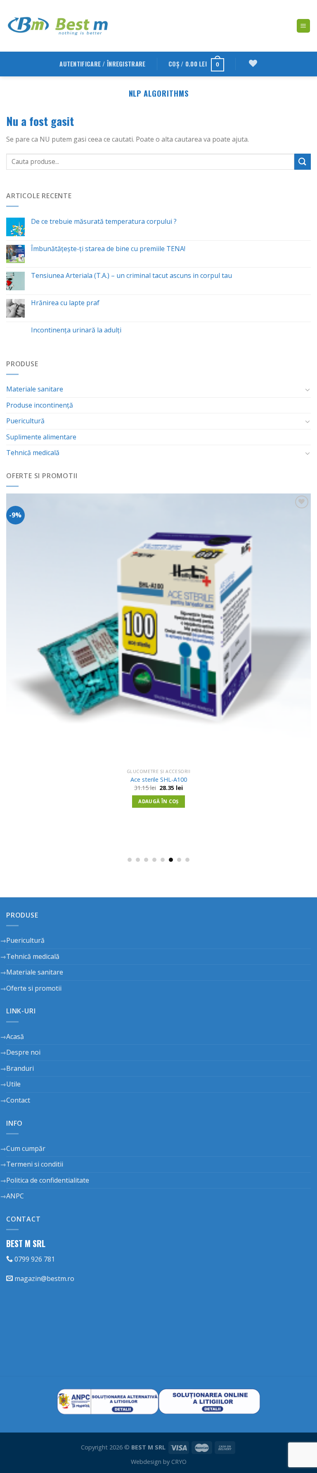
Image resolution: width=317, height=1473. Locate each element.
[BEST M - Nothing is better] (57, 26)
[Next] (300, 662)
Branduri (20, 1068)
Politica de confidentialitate (47, 1180)
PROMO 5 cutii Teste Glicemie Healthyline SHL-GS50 (190, 814)
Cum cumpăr (25, 1148)
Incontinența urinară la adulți (76, 330)
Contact (18, 1100)
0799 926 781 (34, 1259)
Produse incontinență (39, 405)
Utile (13, 1084)
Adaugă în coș (190, 836)
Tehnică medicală (32, 452)
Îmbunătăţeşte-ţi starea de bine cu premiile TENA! (108, 249)
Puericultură (25, 420)
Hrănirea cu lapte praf (65, 303)
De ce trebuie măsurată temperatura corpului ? (104, 221)
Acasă (15, 1036)
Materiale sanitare (34, 389)
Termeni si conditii (34, 1164)
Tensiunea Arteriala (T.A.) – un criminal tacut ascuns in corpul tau (131, 276)
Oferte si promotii (34, 988)
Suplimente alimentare (41, 436)
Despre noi (23, 1052)
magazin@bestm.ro (43, 1278)
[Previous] (16, 662)
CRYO (179, 1462)
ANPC (15, 1195)
